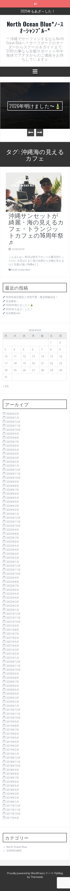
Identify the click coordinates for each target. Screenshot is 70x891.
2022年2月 (12, 605)
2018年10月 (13, 765)
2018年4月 (12, 789)
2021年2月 (12, 653)
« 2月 (6, 386)
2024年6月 (12, 493)
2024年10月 (13, 477)
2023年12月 (13, 517)
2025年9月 (12, 433)
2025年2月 (12, 461)
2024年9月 (12, 481)
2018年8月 (12, 773)
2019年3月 (12, 745)
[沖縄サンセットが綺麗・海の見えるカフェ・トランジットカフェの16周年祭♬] (33, 191)
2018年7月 (12, 777)
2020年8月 (12, 677)
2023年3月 (12, 553)
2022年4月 (12, 597)
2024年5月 (12, 497)
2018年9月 (12, 769)
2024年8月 (12, 485)
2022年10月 (13, 573)
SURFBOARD (14, 850)
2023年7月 (12, 537)
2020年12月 (13, 661)
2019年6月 (12, 733)
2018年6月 (12, 781)
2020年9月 (12, 673)
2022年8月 (12, 581)
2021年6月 (12, 637)
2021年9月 (12, 625)
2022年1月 (12, 609)
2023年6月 (12, 541)
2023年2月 (12, 557)
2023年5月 (12, 545)
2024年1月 (12, 513)
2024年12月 (13, 469)
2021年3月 (12, 649)
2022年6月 (12, 589)
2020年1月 (12, 705)
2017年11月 (13, 809)
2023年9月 (12, 529)
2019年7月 (12, 729)
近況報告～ (12, 301)
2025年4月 (12, 453)
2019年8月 (12, 725)
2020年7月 (12, 681)
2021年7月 (12, 633)
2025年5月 (12, 449)
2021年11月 (13, 617)
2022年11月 (13, 569)
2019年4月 (12, 741)
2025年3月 (12, 457)
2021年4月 (12, 645)
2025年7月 (12, 441)
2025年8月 (12, 437)
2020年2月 (12, 701)
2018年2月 (12, 797)
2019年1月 (12, 753)
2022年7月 (12, 585)
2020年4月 (12, 693)
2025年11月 (13, 425)
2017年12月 (13, 805)
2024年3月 (12, 505)
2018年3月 (12, 793)
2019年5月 (12, 737)
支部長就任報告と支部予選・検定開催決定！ (32, 297)
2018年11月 (13, 761)
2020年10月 (13, 669)
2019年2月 (12, 749)
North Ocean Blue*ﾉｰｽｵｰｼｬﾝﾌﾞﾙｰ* (35, 27)
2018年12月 (13, 757)
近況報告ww (13, 313)
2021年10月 (13, 621)
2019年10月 (13, 717)
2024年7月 (12, 489)
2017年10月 (13, 813)
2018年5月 (12, 785)
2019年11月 (13, 713)
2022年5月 (12, 593)
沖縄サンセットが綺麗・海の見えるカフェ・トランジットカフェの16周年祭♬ (36, 228)
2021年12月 (13, 613)
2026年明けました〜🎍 (35, 105)
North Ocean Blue (20, 269)
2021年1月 (12, 657)
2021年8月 (12, 629)
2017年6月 (12, 817)
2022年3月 (12, 601)
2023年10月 (13, 525)
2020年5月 (12, 689)
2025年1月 (12, 465)
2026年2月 (12, 413)
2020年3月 (12, 697)
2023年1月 (12, 561)
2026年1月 (12, 417)
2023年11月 (13, 521)
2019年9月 (12, 721)
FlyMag (59, 873)
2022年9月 (12, 577)
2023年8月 (12, 533)
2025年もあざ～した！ (38, 11)
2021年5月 (12, 641)
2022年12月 (13, 565)
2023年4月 (12, 549)
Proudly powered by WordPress (25, 873)
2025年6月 (12, 445)
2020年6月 (12, 685)
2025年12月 (13, 421)
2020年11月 (13, 665)
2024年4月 (12, 501)
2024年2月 (12, 509)
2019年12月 (13, 709)
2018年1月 (12, 801)
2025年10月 (13, 429)
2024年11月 (13, 473)
